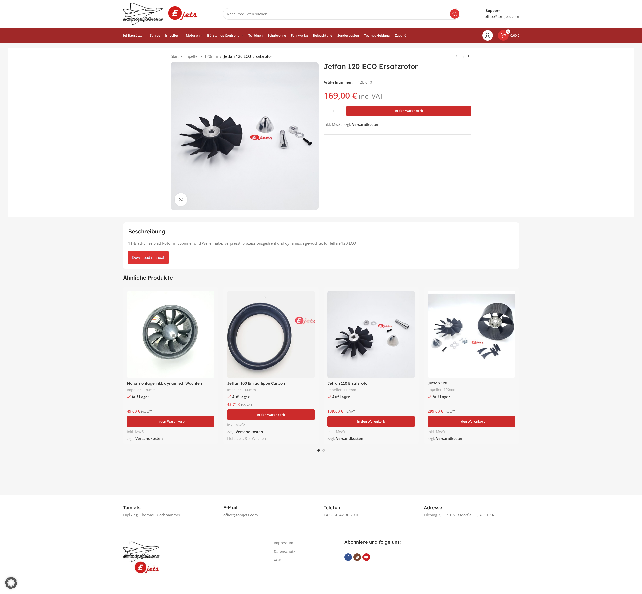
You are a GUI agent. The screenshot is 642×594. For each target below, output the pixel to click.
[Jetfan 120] (471, 334)
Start (175, 56)
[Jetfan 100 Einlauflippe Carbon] (271, 334)
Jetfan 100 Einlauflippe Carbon (256, 383)
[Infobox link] (132, 508)
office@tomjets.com (502, 16)
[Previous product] (456, 56)
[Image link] (142, 556)
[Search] (454, 14)
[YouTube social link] (366, 557)
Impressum (283, 542)
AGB (277, 560)
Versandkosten (366, 124)
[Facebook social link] (348, 557)
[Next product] (468, 56)
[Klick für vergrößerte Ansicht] (181, 199)
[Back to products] (462, 56)
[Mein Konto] (487, 35)
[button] (171, 421)
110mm (350, 389)
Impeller (191, 56)
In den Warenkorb (409, 110)
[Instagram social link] (357, 557)
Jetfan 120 (437, 383)
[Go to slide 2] (323, 450)
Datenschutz (284, 551)
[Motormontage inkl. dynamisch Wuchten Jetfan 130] (171, 334)
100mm (249, 389)
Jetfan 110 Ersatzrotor (348, 383)
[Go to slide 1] (318, 450)
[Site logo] (161, 13)
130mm (149, 389)
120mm (211, 56)
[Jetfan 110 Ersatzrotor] (371, 334)
